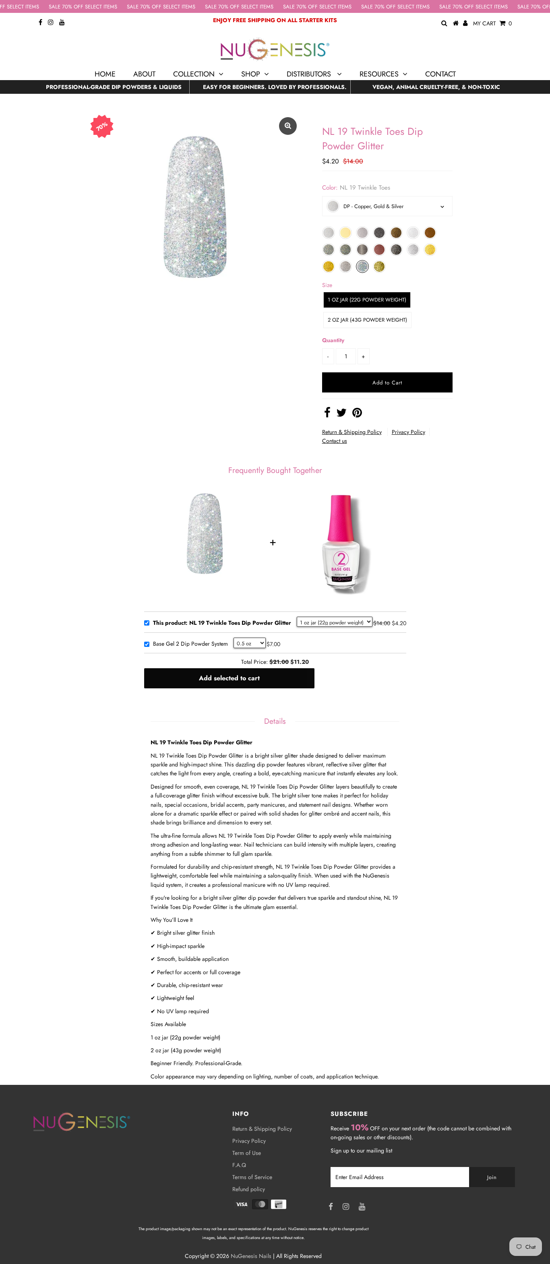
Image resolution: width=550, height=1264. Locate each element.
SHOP (250, 74)
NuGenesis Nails (251, 1256)
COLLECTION (194, 74)
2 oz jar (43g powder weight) (367, 320)
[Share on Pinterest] (357, 415)
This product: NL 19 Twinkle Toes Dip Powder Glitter (222, 623)
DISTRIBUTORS (310, 74)
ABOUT (144, 74)
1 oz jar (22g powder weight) (367, 300)
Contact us (334, 441)
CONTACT (440, 74)
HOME (105, 74)
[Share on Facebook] (327, 415)
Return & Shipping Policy (352, 432)
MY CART (492, 23)
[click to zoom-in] (288, 126)
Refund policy (248, 1189)
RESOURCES (379, 74)
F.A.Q (239, 1165)
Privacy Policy (408, 432)
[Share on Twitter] (341, 415)
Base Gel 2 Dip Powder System (190, 644)
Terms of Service (252, 1177)
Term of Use (246, 1153)
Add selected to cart (229, 678)
